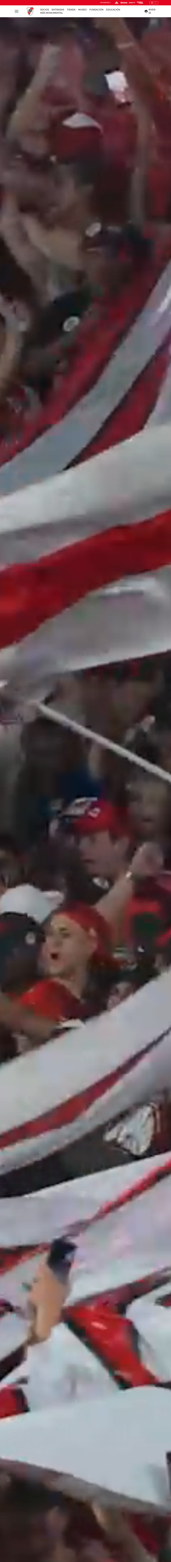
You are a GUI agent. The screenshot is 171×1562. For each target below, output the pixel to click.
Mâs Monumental (51, 13)
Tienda (71, 9)
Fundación (96, 9)
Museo (82, 9)
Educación (113, 9)
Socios (44, 9)
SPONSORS (104, 3)
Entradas (58, 9)
